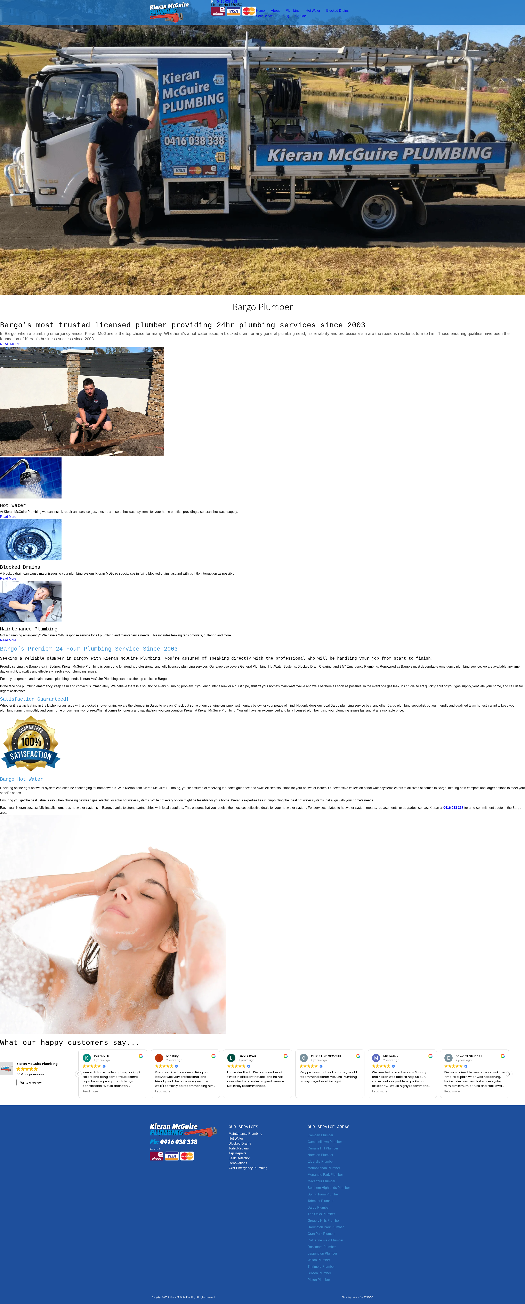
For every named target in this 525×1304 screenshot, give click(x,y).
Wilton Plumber (319, 1260)
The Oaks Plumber (321, 1214)
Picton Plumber (319, 1279)
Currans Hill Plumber (323, 1148)
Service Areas (266, 16)
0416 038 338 (453, 807)
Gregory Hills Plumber (324, 1220)
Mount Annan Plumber (324, 1168)
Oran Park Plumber (322, 1233)
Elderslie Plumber (321, 1161)
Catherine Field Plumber (325, 1240)
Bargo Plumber (319, 1207)
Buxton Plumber (319, 1273)
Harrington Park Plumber (326, 1227)
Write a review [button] (31, 1083)
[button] (509, 1074)
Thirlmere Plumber (321, 1266)
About (275, 10)
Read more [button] (90, 1091)
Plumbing (293, 10)
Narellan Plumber (320, 1155)
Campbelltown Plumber (325, 1142)
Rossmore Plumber (322, 1247)
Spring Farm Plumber (323, 1194)
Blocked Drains (337, 10)
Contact (301, 16)
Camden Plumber (320, 1135)
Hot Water (313, 10)
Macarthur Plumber (321, 1181)
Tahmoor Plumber (320, 1201)
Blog (285, 16)
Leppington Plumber (322, 1253)
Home (260, 10)
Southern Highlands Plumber (329, 1187)
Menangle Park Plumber (325, 1174)
